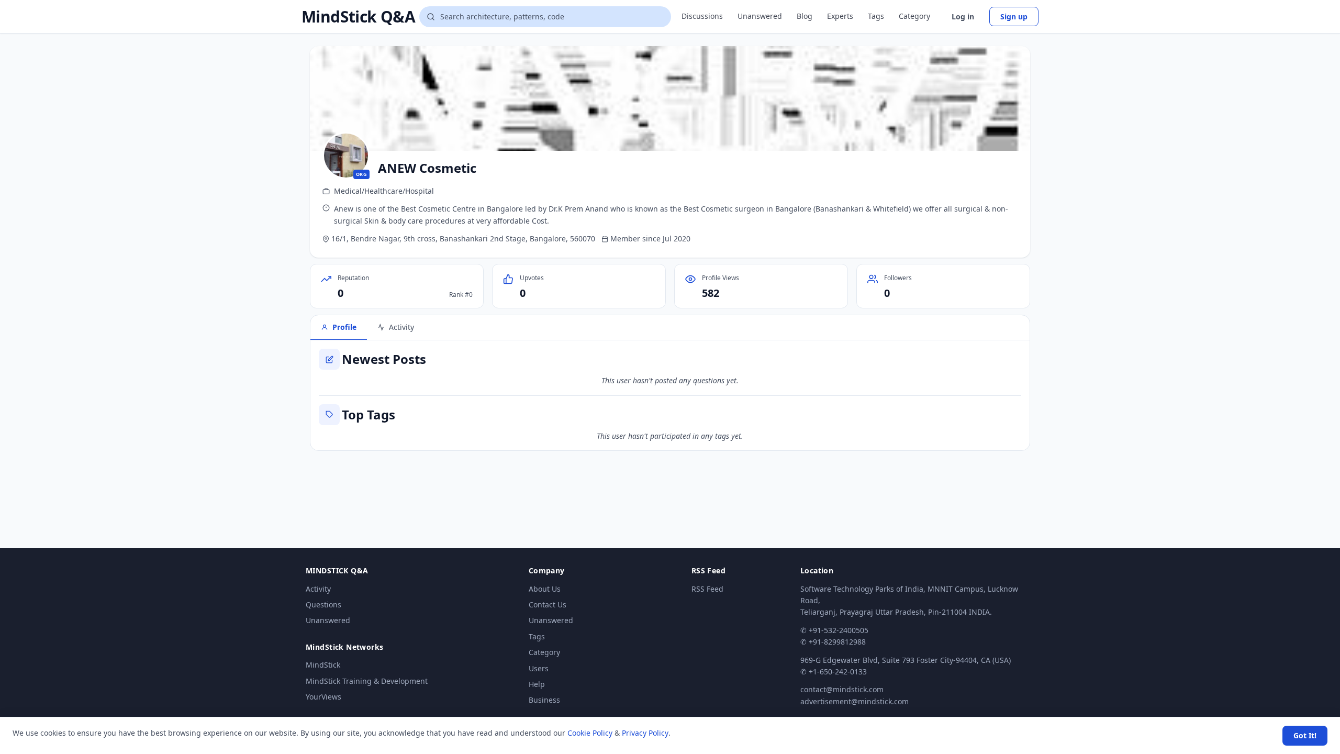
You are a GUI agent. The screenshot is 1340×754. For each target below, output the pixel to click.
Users (539, 668)
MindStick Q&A (358, 17)
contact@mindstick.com (842, 689)
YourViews (323, 697)
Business (544, 700)
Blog (804, 16)
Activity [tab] (401, 327)
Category (914, 16)
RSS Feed (707, 589)
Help (537, 684)
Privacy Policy (645, 733)
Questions (323, 604)
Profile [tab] (344, 327)
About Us (545, 589)
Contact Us (547, 604)
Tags (876, 16)
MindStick (323, 665)
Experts (840, 16)
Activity (318, 589)
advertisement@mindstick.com (854, 701)
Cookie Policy (589, 733)
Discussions (702, 16)
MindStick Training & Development (367, 681)
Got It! (1304, 735)
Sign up (1014, 16)
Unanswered (760, 16)
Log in (963, 16)
